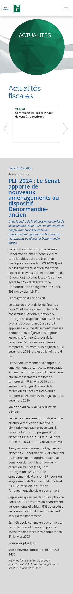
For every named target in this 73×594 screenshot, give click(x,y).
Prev (7, 128)
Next (66, 128)
